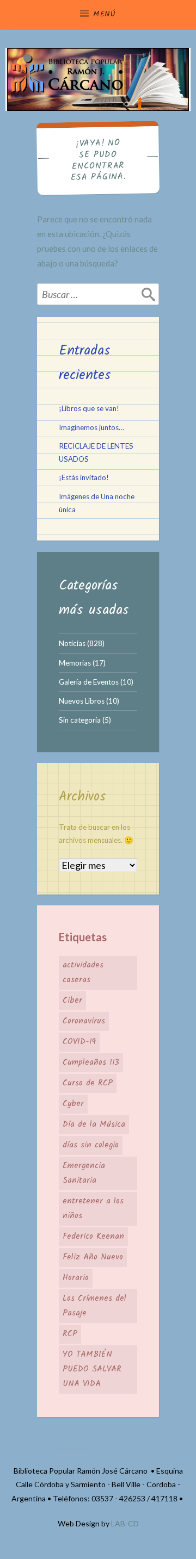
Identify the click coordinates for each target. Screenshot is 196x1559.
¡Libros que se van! (89, 408)
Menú (104, 14)
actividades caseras (83, 972)
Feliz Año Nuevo (93, 1257)
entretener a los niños (93, 1208)
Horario (76, 1277)
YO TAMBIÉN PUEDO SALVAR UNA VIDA (92, 1369)
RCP (70, 1333)
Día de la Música (94, 1124)
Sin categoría (80, 720)
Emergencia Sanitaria (84, 1173)
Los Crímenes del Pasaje (94, 1306)
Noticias (72, 643)
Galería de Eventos (89, 682)
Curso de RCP (88, 1083)
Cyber (73, 1103)
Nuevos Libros (82, 701)
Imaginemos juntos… (91, 427)
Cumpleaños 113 (91, 1062)
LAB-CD (125, 1523)
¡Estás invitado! (84, 477)
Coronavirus (84, 1021)
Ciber (72, 1000)
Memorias (75, 663)
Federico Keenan (93, 1236)
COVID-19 (79, 1041)
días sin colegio (91, 1145)
